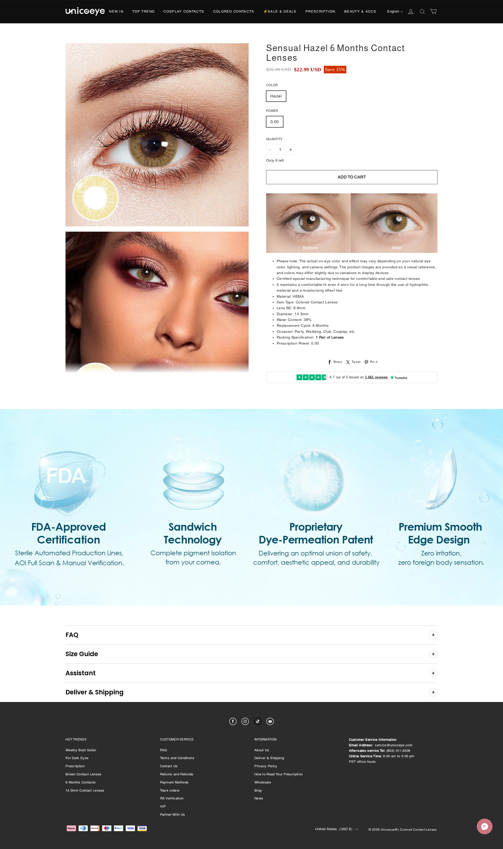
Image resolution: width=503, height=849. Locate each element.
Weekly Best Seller (80, 750)
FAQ (163, 750)
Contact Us (169, 766)
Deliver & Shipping (269, 758)
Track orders (170, 790)
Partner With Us (172, 815)
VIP (163, 806)
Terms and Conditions (177, 758)
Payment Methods (174, 782)
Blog (257, 790)
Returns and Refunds (177, 774)
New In (116, 11)
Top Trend (143, 11)
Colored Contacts (233, 11)
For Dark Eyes (77, 758)
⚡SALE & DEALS (280, 11)
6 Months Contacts (80, 782)
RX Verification (172, 798)
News (258, 798)
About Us (261, 750)
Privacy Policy (265, 766)
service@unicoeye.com (393, 745)
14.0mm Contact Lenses (85, 790)
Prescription (320, 11)
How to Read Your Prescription (278, 774)
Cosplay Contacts (183, 11)
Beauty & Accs (360, 11)
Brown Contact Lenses (83, 774)
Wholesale (262, 782)
